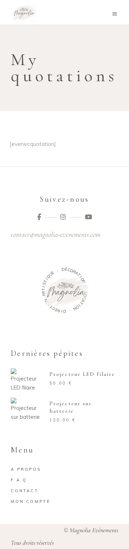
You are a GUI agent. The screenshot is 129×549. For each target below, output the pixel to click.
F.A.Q (19, 479)
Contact (24, 490)
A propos (26, 469)
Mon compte (31, 501)
